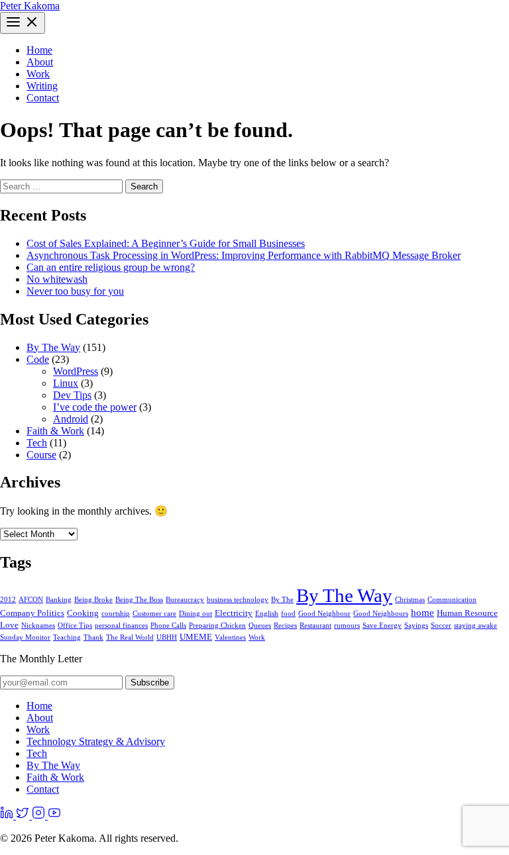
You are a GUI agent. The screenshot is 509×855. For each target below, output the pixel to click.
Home (39, 50)
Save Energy (382, 625)
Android (70, 419)
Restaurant (315, 625)
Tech (37, 442)
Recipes (285, 625)
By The (282, 599)
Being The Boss (139, 599)
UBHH (166, 637)
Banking (59, 599)
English (266, 613)
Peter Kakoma (30, 5)
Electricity (234, 613)
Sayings (416, 625)
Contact (43, 97)
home (422, 612)
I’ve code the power (95, 407)
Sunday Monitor (25, 637)
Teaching (67, 637)
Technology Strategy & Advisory (96, 741)
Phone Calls (168, 625)
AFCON (31, 599)
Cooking (83, 613)
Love (9, 625)
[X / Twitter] (24, 815)
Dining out (195, 613)
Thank (93, 637)
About (40, 62)
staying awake (475, 625)
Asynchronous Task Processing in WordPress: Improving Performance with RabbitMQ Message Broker (244, 255)
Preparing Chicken (217, 625)
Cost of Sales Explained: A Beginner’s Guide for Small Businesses (166, 243)
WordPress (75, 371)
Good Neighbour (324, 613)
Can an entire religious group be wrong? (111, 267)
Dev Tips (72, 395)
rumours (347, 625)
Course (41, 454)
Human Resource (467, 613)
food (288, 613)
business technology (237, 599)
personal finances (121, 625)
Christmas (410, 599)
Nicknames (38, 625)
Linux (65, 383)
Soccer (441, 625)
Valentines (230, 637)
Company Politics (32, 613)
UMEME (196, 637)
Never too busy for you (75, 291)
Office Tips (75, 625)
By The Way (53, 347)
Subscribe (150, 682)
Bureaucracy (185, 599)
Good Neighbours (380, 613)
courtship (115, 613)
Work (38, 73)
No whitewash (57, 279)
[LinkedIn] (8, 815)
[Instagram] (40, 815)
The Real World (130, 637)
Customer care (154, 613)
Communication (452, 599)
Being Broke (93, 599)
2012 (8, 599)
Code (38, 359)
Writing (42, 85)
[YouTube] (54, 815)
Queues (260, 625)
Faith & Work (55, 430)
